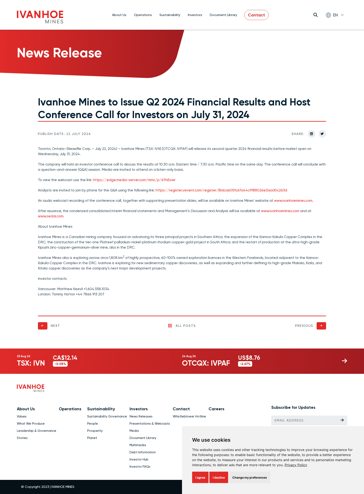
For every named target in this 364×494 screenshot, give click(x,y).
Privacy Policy (296, 465)
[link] (296, 465)
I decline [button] (219, 477)
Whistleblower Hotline (189, 416)
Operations (143, 15)
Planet (92, 438)
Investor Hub (139, 459)
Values (22, 416)
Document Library (223, 15)
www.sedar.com (50, 216)
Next (55, 326)
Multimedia (138, 445)
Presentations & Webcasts (150, 423)
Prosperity (95, 431)
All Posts (186, 326)
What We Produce (31, 423)
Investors (195, 15)
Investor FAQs (140, 466)
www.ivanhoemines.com (293, 200)
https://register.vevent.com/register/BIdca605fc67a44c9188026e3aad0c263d (221, 190)
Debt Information (143, 452)
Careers (216, 408)
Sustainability (169, 15)
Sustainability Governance (107, 416)
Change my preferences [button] (249, 477)
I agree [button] (200, 477)
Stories (22, 438)
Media (134, 431)
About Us (119, 15)
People (92, 423)
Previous (304, 326)
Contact (256, 14)
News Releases (141, 416)
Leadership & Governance (36, 431)
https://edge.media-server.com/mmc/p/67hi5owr (134, 180)
